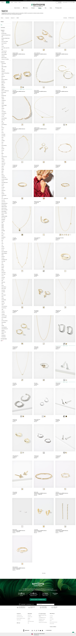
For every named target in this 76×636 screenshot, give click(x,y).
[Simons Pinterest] (38, 630)
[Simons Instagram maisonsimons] (32, 630)
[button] (59, 2)
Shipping (29, 618)
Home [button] (51, 7)
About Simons (52, 613)
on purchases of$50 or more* (45, 594)
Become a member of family (38, 599)
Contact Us (19, 613)
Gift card (16, 2)
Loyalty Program (38, 585)
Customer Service (19, 615)
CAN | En (2, 2)
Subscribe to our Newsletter (27, 604)
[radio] (22, 50)
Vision (19, 2)
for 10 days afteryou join (21, 594)
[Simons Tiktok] (36, 630)
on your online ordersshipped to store (33, 594)
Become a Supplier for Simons (21, 618)
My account (64, 2)
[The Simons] (38, 583)
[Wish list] (69, 2)
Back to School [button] (17, 7)
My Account (29, 615)
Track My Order (30, 616)
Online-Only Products (31, 621)
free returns (42, 0)
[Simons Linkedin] (42, 630)
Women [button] (39, 7)
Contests (42, 619)
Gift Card (18, 622)
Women (2, 21)
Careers (12, 2)
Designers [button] (33, 7)
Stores (8, 2)
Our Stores (51, 615)
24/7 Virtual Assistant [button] (20, 616)
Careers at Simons (53, 626)
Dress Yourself (52, 623)
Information (30, 613)
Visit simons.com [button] (36, 634)
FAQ (41, 620)
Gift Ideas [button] (26, 7)
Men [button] (45, 7)
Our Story (51, 617)
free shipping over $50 (34, 0)
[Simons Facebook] (34, 630)
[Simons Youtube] (40, 630)
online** (55, 594)
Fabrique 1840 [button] (59, 7)
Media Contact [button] (19, 619)
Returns (29, 619)
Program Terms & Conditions (43, 622)
